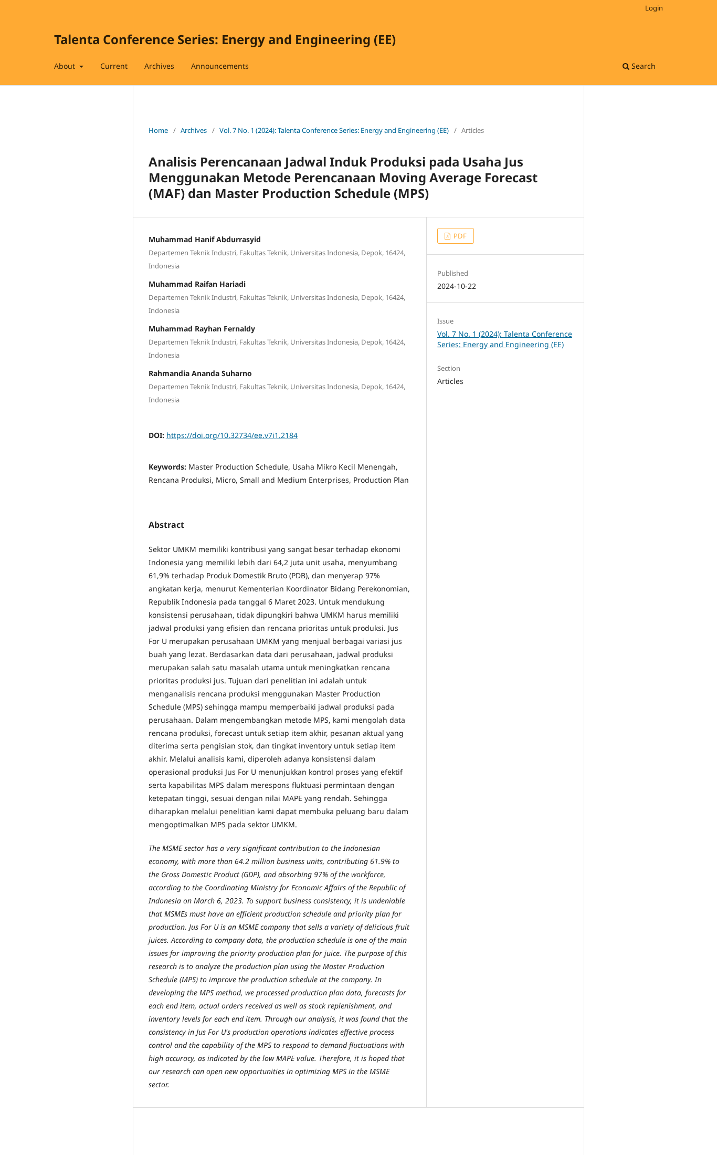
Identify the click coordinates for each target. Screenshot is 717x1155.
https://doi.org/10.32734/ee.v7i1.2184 (232, 435)
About (65, 66)
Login (654, 8)
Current (114, 66)
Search (642, 66)
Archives (159, 66)
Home (158, 130)
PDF (459, 236)
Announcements (220, 66)
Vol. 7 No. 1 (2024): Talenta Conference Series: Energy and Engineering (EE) (334, 130)
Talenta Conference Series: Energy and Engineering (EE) (225, 39)
